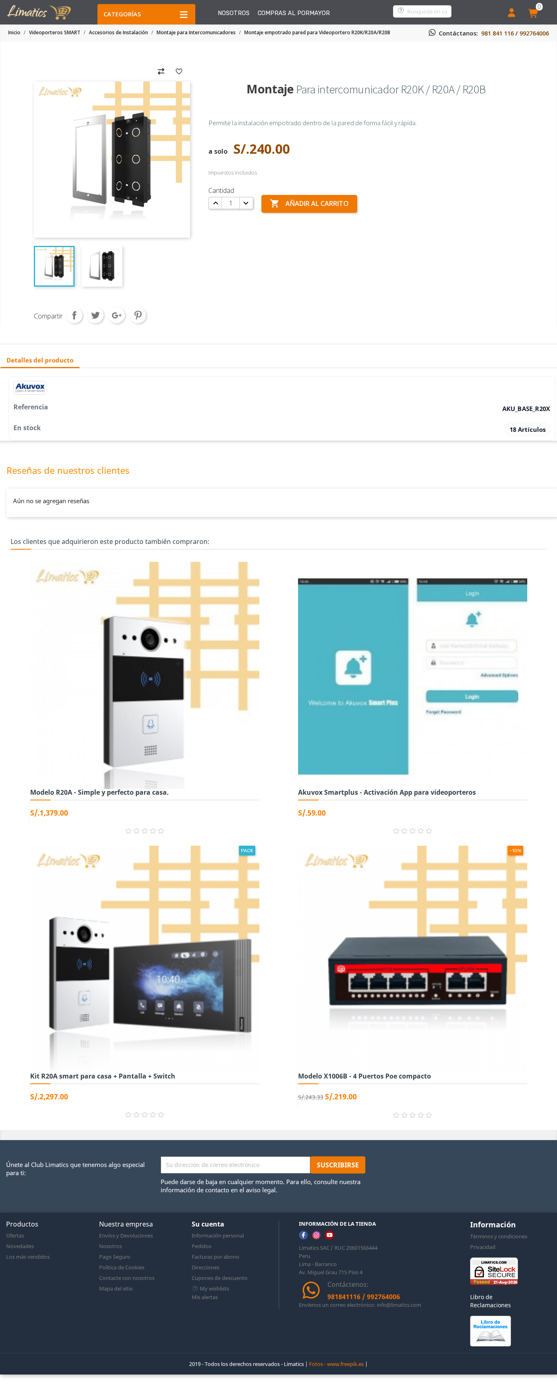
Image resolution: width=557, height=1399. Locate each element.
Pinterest (138, 315)
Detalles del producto (40, 360)
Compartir (74, 315)
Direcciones (205, 1267)
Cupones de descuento (220, 1278)
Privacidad (482, 1247)
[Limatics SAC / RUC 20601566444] (38, 11)
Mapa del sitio (116, 1288)
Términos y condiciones (498, 1236)
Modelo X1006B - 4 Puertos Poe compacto (364, 1076)
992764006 (534, 33)
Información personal (218, 1235)
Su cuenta (208, 1224)
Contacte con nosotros (127, 1278)
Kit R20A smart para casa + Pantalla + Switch (102, 1076)
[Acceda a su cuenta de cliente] (511, 14)
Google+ (116, 315)
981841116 (343, 1296)
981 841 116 (497, 33)
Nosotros (234, 13)
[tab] (40, 360)
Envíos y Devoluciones (126, 1235)
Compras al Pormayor (294, 13)
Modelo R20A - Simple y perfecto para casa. (99, 792)
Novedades (20, 1246)
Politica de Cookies (121, 1267)
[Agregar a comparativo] (161, 70)
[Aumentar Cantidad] (216, 203)
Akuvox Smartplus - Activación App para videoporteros (387, 792)
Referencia (30, 407)
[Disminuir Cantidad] (245, 203)
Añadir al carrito (309, 203)
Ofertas (15, 1235)
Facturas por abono (215, 1256)
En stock (27, 428)
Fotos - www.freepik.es (336, 1364)
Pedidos (201, 1246)
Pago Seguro (114, 1256)
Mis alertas (205, 1297)
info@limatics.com (399, 1304)
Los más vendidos (28, 1256)
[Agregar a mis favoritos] (179, 70)
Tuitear (95, 315)
